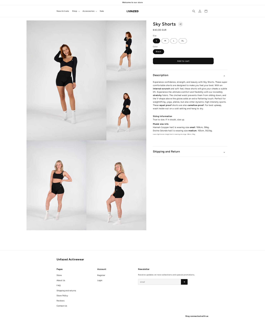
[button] (76, 11)
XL (182, 41)
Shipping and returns (66, 290)
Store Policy (62, 295)
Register (101, 275)
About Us (61, 280)
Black (158, 51)
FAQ (59, 285)
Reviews (60, 301)
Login (99, 280)
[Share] (180, 24)
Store (59, 275)
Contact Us (62, 306)
